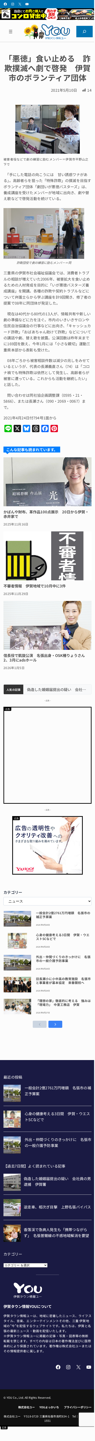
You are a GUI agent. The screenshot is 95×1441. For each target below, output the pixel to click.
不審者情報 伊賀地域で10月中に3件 (34, 586)
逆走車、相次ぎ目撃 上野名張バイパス (57, 689)
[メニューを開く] (10, 31)
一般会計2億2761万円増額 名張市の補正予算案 (63, 915)
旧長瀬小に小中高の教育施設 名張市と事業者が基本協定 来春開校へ (63, 981)
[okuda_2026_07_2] (47, 18)
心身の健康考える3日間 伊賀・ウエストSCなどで (62, 937)
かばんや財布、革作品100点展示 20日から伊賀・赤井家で (46, 514)
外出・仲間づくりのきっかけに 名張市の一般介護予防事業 (63, 959)
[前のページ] (40, 1024)
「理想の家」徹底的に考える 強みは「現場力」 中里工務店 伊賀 (63, 1003)
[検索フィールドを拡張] (84, 31)
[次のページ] (55, 1024)
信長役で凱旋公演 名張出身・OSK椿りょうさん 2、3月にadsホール (46, 657)
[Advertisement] (47, 754)
